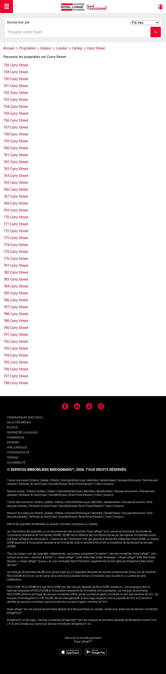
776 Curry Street (15, 259)
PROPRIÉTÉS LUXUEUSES (22, 432)
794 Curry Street (15, 355)
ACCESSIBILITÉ (16, 462)
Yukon (98, 483)
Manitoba (92, 480)
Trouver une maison (18, 480)
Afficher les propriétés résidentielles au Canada (32, 524)
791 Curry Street (15, 335)
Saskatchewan (108, 480)
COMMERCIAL (16, 437)
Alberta (55, 480)
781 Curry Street (15, 265)
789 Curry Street (15, 321)
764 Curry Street (15, 176)
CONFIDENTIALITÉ (18, 452)
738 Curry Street (15, 72)
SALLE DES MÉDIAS (19, 422)
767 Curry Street (15, 196)
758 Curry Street (15, 134)
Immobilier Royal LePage (84, 7)
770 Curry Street (15, 217)
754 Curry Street (15, 107)
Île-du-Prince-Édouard (81, 483)
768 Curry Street (15, 203)
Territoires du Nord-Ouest (33, 483)
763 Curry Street (15, 169)
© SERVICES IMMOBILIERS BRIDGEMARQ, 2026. (46, 470)
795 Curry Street (15, 362)
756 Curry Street (15, 120)
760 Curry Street (15, 148)
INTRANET (13, 442)
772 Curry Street (15, 231)
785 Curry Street (15, 293)
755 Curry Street (15, 113)
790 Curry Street (15, 328)
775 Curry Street (15, 252)
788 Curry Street (15, 314)
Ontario (34, 480)
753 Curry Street (15, 100)
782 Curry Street (15, 272)
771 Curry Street (15, 224)
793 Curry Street (15, 348)
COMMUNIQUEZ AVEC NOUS (25, 417)
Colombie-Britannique (73, 480)
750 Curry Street (15, 79)
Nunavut (108, 483)
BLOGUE (12, 427)
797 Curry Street (15, 376)
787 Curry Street (15, 307)
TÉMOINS (12, 457)
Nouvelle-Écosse (58, 483)
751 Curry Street (15, 86)
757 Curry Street (15, 127)
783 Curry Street (15, 279)
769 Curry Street (15, 210)
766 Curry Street (15, 189)
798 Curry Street (15, 383)
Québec (44, 480)
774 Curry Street (15, 245)
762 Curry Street (15, 162)
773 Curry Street (15, 238)
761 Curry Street (15, 155)
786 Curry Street (15, 300)
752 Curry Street (15, 93)
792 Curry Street (15, 341)
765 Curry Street (15, 183)
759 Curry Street (15, 141)
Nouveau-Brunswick (129, 480)
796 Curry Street (15, 369)
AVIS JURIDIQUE (17, 447)
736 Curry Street (15, 65)
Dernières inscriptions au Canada (78, 524)
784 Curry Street (15, 286)
